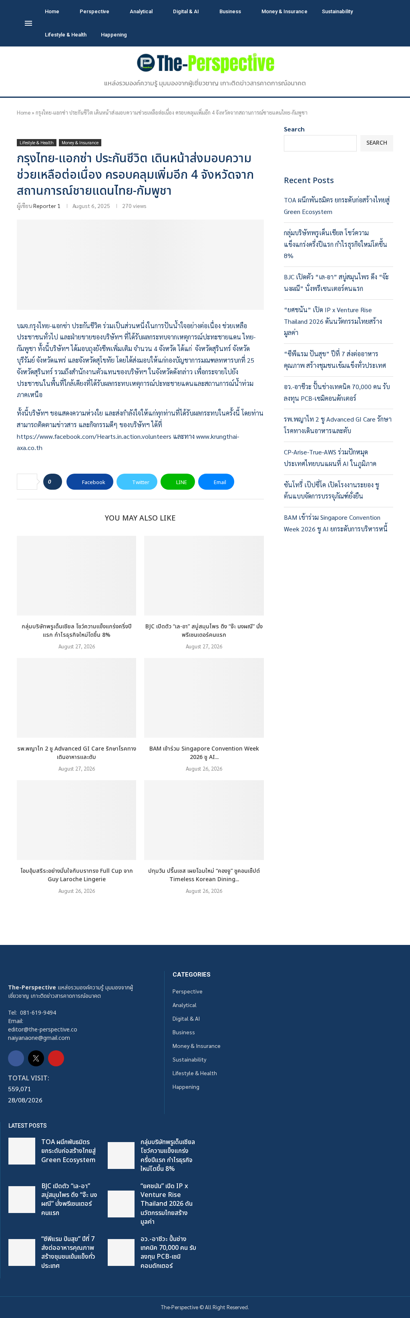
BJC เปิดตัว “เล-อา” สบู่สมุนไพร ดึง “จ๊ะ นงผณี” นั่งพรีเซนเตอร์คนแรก (204, 631)
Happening (114, 35)
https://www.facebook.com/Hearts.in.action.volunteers (94, 436)
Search (294, 129)
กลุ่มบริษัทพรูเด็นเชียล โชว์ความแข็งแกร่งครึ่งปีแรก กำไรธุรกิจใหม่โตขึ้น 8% (77, 631)
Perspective (94, 11)
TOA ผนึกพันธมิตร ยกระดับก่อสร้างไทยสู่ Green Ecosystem (68, 1151)
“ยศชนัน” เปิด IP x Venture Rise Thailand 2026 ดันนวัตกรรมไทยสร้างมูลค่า (333, 321)
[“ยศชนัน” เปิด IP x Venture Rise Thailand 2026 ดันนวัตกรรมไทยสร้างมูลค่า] (121, 1204)
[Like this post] (55, 482)
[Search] (381, 23)
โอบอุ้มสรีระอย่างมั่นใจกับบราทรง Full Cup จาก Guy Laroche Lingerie (76, 875)
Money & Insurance (284, 11)
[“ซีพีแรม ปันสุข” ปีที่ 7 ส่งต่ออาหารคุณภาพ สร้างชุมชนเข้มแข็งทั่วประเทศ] (21, 1252)
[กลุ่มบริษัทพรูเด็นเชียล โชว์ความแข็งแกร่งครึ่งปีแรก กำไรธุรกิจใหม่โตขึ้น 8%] (76, 576)
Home (52, 11)
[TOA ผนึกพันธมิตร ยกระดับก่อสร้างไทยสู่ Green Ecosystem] (21, 1151)
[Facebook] (16, 1058)
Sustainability (337, 11)
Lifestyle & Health (65, 35)
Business (230, 11)
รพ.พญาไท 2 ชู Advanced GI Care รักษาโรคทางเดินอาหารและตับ (76, 753)
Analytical (141, 11)
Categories (192, 975)
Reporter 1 (46, 205)
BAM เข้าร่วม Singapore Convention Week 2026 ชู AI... (204, 753)
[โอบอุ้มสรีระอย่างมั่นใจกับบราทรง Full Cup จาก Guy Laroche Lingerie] (76, 820)
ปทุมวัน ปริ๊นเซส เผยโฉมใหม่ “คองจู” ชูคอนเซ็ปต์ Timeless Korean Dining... (204, 875)
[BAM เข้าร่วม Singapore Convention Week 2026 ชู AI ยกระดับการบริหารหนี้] (203, 698)
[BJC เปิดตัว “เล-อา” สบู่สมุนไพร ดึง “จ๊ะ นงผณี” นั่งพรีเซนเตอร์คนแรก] (203, 576)
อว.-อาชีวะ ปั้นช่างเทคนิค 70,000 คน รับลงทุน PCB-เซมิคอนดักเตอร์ (168, 1252)
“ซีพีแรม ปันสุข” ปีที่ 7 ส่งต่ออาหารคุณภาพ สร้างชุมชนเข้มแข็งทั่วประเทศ (68, 1252)
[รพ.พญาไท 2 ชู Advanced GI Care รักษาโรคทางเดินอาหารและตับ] (76, 698)
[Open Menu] (28, 23)
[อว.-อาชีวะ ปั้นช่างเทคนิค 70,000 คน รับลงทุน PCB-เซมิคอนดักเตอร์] (121, 1252)
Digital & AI (186, 11)
